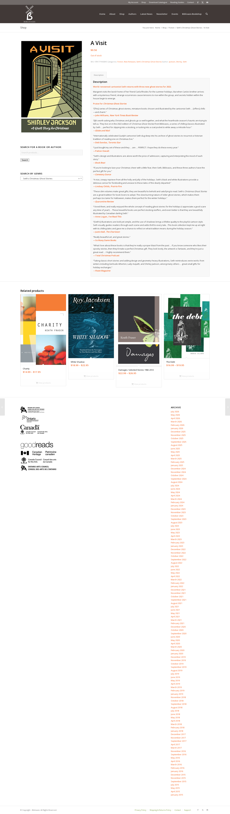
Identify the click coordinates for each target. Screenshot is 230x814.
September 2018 (178, 704)
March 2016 (176, 764)
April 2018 (175, 720)
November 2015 (178, 778)
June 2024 (175, 488)
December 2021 (178, 589)
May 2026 (175, 414)
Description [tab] (99, 75)
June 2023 (175, 529)
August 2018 (176, 707)
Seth (185, 61)
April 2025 (175, 455)
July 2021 (175, 606)
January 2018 (177, 731)
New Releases (129, 61)
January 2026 (177, 428)
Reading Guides (177, 2)
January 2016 (177, 771)
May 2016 (175, 757)
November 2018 (178, 697)
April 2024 (175, 495)
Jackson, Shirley (175, 61)
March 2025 (176, 458)
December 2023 (178, 509)
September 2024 (178, 478)
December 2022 (178, 549)
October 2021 (177, 596)
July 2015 (175, 784)
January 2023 (177, 546)
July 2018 (175, 710)
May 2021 (175, 613)
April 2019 (175, 683)
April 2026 (175, 418)
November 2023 (178, 512)
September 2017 (178, 741)
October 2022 (177, 556)
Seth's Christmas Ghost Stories (149, 61)
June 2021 (175, 609)
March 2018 (176, 724)
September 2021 (178, 599)
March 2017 (176, 747)
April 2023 (175, 536)
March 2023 (176, 539)
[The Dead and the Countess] (227, 407)
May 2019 (175, 680)
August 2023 (176, 522)
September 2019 (178, 667)
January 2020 (177, 653)
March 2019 (176, 687)
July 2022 (175, 566)
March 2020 (176, 646)
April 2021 (175, 616)
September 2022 (178, 559)
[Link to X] (202, 2)
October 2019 (177, 663)
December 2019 (178, 657)
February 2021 (177, 623)
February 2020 (177, 650)
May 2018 (175, 717)
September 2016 (178, 754)
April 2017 (175, 744)
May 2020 (175, 640)
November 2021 (178, 593)
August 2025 (176, 445)
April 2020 (175, 643)
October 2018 (177, 700)
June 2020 (175, 636)
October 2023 (177, 515)
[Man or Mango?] (2, 407)
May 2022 (175, 572)
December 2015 (178, 774)
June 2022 (175, 569)
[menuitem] (133, 2)
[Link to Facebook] (198, 2)
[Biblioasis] (29, 14)
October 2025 (177, 438)
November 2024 (178, 472)
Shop (143, 2)
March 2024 (176, 499)
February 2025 (177, 462)
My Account (133, 2)
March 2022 (176, 579)
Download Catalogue (158, 2)
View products (44, 383)
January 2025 (177, 465)
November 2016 (178, 751)
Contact (190, 2)
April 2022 (175, 576)
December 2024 (178, 468)
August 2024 (176, 482)
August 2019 (176, 670)
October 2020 (177, 630)
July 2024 (175, 485)
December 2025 (178, 431)
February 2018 (177, 727)
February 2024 (177, 502)
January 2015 (177, 794)
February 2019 (177, 690)
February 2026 (177, 425)
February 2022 (177, 583)
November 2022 (178, 552)
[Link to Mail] (207, 2)
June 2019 (175, 677)
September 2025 (178, 441)
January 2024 (177, 505)
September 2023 (178, 519)
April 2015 (175, 791)
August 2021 (176, 603)
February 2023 (177, 542)
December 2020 (178, 626)
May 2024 (175, 492)
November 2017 (178, 737)
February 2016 (177, 768)
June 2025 (175, 448)
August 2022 (176, 562)
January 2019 (177, 694)
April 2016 (175, 761)
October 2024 (177, 475)
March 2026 (176, 421)
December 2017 (178, 734)
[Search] (207, 14)
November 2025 (178, 435)
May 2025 (175, 451)
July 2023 (175, 525)
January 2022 (177, 586)
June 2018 (175, 714)
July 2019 (175, 673)
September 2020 (178, 633)
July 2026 (175, 411)
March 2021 (176, 620)
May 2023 (175, 532)
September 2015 (178, 781)
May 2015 (175, 788)
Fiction (120, 61)
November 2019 (178, 660)
